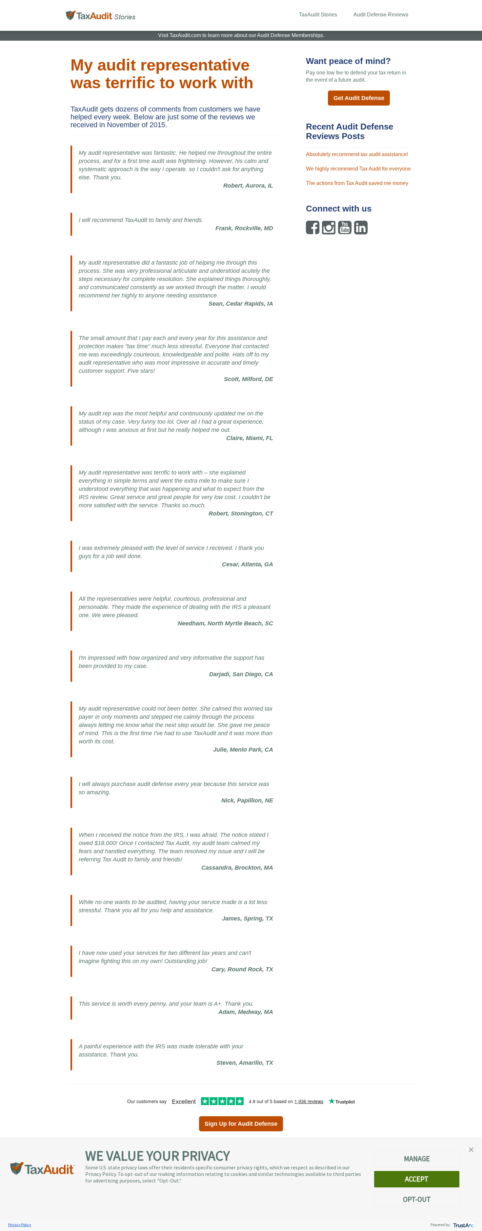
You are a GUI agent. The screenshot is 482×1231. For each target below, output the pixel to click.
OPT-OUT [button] (417, 1199)
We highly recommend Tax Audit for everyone (358, 169)
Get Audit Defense (358, 98)
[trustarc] (463, 1224)
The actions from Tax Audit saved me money (357, 183)
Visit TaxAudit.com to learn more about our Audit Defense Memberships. (241, 35)
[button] (471, 1149)
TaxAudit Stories (318, 14)
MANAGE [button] (417, 1158)
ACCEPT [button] (417, 1178)
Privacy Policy (19, 1224)
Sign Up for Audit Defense (241, 1123)
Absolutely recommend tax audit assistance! (357, 154)
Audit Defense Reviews (380, 14)
